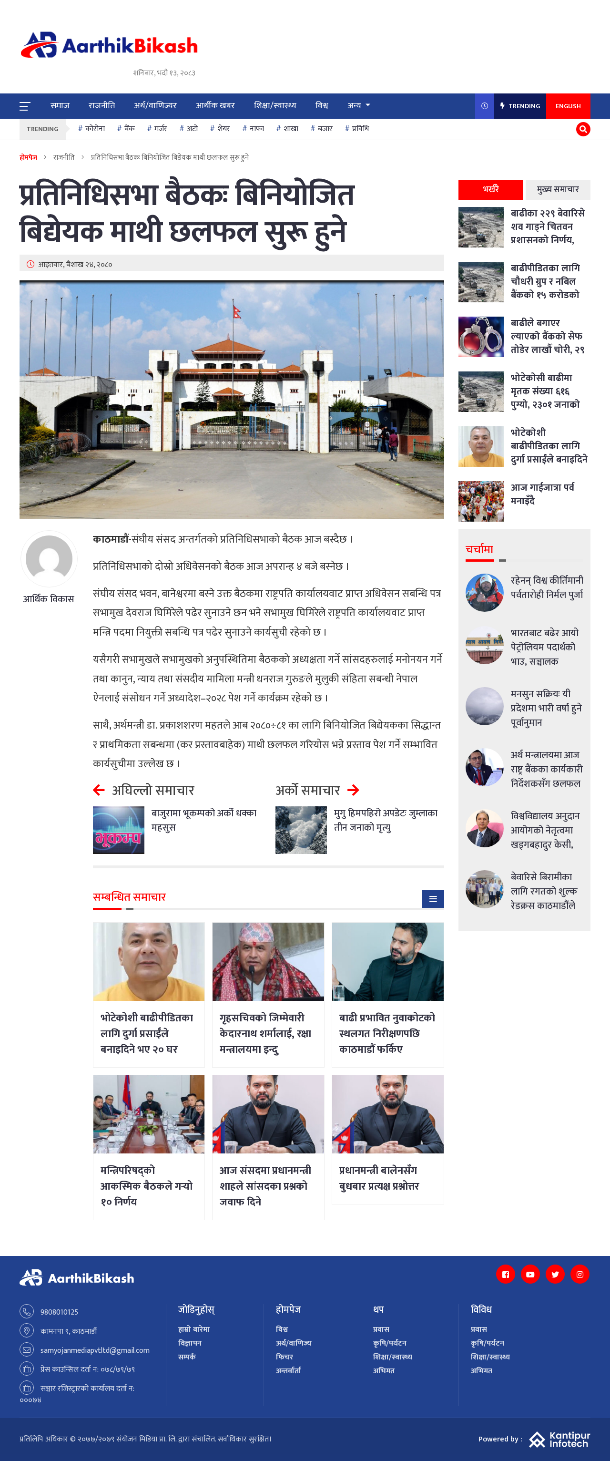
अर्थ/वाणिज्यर (155, 106)
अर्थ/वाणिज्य (294, 1343)
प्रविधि (360, 129)
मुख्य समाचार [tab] (558, 190)
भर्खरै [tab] (491, 190)
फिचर (284, 1357)
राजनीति (102, 106)
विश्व (321, 106)
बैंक (129, 129)
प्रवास (381, 1329)
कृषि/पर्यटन (390, 1343)
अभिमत (384, 1371)
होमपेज (28, 157)
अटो (192, 129)
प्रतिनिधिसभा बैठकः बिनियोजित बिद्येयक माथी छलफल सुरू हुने (187, 214)
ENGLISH (568, 106)
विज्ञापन (190, 1343)
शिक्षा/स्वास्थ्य (275, 106)
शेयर (223, 129)
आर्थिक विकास (48, 599)
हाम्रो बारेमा (194, 1329)
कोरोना (95, 129)
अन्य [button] (355, 106)
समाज (60, 106)
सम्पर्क (187, 1357)
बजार (325, 129)
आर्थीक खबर (215, 106)
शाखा (291, 129)
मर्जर (160, 129)
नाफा (257, 129)
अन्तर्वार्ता (288, 1371)
